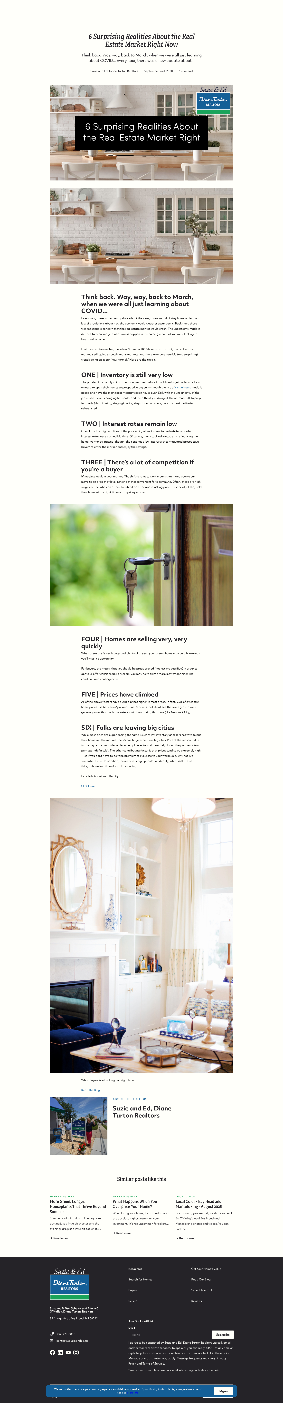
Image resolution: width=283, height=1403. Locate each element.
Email (131, 1328)
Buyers (132, 1290)
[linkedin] (60, 1352)
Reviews (196, 1301)
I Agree (223, 1391)
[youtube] (68, 1352)
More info (132, 1392)
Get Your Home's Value (206, 1269)
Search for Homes (140, 1279)
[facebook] (52, 1352)
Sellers (132, 1301)
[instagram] (76, 1352)
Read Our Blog (201, 1279)
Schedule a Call (201, 1290)
